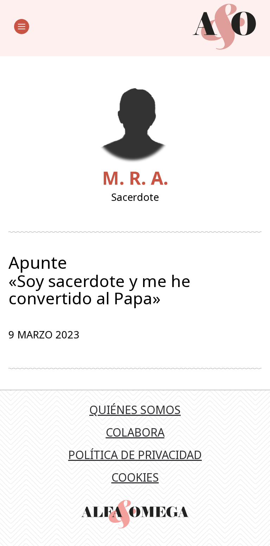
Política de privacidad (135, 454)
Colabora (135, 432)
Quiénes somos (135, 409)
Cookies (135, 477)
